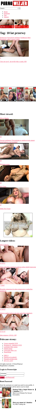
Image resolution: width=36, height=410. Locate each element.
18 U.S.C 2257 (8, 360)
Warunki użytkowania (10, 359)
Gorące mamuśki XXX (11, 343)
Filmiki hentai (8, 348)
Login (2, 377)
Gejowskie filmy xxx (10, 350)
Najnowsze (3, 37)
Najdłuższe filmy (25, 37)
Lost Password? (9, 377)
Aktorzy (6, 17)
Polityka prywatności (10, 357)
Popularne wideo (5, 39)
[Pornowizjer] (14, 6)
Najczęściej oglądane (13, 37)
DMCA (6, 355)
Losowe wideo (15, 39)
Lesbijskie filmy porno (10, 347)
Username (3, 373)
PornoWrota (7, 352)
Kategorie (7, 13)
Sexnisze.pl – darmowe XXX (13, 345)
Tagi (5, 15)
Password (3, 375)
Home (6, 12)
